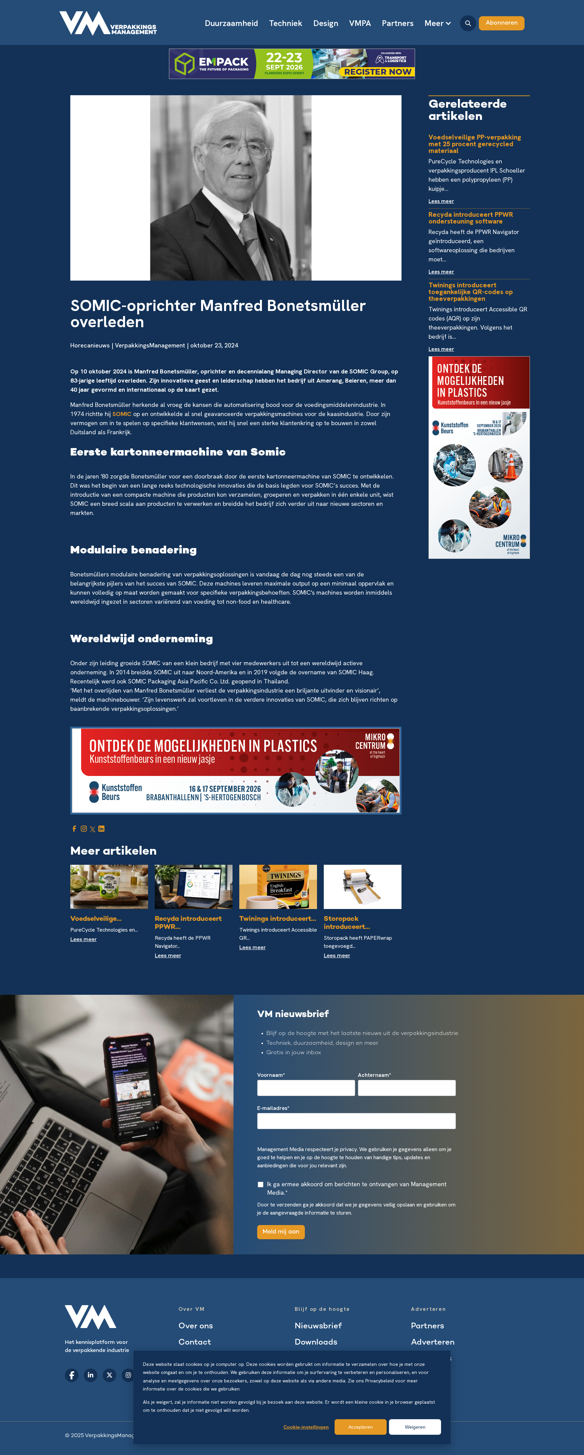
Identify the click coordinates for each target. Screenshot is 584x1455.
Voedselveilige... (96, 919)
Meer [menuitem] (434, 23)
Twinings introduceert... (277, 919)
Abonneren (502, 23)
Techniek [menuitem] (285, 23)
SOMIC (123, 414)
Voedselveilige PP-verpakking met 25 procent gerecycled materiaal (475, 144)
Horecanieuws (90, 345)
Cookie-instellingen (306, 1427)
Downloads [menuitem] (316, 1343)
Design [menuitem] (325, 23)
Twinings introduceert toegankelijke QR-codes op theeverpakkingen (471, 292)
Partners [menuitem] (398, 23)
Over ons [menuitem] (195, 1326)
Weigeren (415, 1427)
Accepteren (360, 1427)
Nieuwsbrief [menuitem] (318, 1326)
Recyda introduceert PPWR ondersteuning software (471, 218)
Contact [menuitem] (194, 1343)
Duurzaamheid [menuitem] (231, 23)
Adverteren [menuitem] (433, 1343)
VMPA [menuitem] (360, 23)
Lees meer (83, 940)
